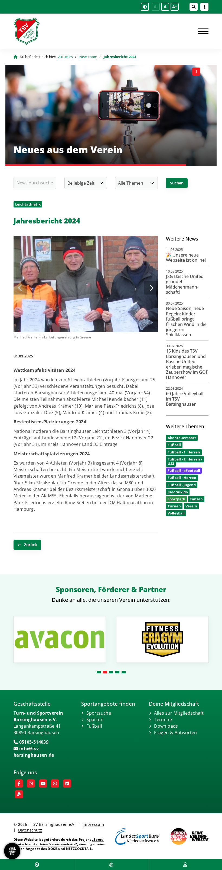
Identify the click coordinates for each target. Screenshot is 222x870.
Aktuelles (65, 56)
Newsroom (88, 56)
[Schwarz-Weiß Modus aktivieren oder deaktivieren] (145, 7)
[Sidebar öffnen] (204, 7)
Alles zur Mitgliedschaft (179, 713)
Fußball (94, 726)
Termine (163, 719)
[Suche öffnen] (194, 7)
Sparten (94, 719)
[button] (196, 72)
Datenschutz (30, 830)
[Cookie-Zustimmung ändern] (12, 851)
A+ (174, 6)
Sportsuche (98, 713)
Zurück (30, 544)
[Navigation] (201, 31)
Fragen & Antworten (175, 732)
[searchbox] (35, 183)
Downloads (166, 726)
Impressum (93, 824)
